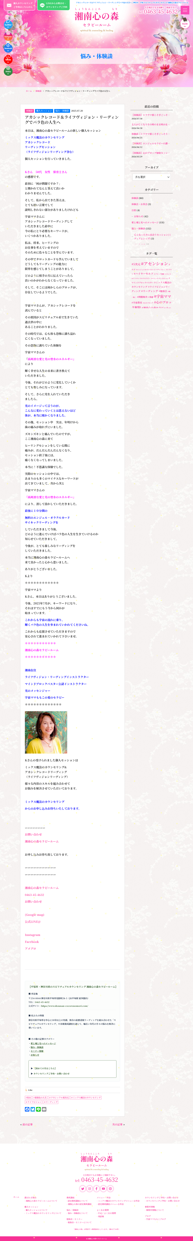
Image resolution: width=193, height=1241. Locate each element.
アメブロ (30, 948)
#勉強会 (163, 291)
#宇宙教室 (137, 302)
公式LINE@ (33, 922)
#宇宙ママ (162, 296)
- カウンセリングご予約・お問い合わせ (162, 1200)
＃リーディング (51, 1102)
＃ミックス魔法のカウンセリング (86, 1097)
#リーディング (149, 291)
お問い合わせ (33, 834)
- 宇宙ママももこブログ (155, 1219)
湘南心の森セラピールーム (42, 841)
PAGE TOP (187, 1236)
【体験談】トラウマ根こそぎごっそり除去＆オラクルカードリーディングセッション (152, 115)
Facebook (32, 942)
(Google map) (34, 915)
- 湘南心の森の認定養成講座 (79, 1204)
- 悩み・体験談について (77, 1213)
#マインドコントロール (159, 278)
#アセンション (154, 263)
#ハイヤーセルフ (143, 273)
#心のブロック (148, 303)
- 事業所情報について (154, 1210)
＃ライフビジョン (33, 1102)
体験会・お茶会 (139, 204)
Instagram (32, 935)
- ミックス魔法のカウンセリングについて (42, 1213)
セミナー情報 (37, 1051)
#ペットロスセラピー (142, 278)
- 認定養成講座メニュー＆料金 (110, 1204)
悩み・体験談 (62, 110)
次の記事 (117, 1124)
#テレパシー (160, 270)
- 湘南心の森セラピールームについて (40, 1200)
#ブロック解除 (159, 274)
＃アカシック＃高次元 (59, 1097)
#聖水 (28, 1097)
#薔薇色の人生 (40, 1097)
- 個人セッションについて (35, 1210)
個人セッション (44, 110)
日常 (134, 210)
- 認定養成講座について (77, 1200)
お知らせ (35, 1054)
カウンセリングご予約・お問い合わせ (51, 1073)
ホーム (16, 1197)
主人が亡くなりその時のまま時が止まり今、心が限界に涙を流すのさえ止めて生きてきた (152, 124)
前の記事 (27, 1124)
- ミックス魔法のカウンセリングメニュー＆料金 (118, 1200)
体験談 (29, 110)
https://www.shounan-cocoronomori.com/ (64, 1005)
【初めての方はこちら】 (45, 1068)
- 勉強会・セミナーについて (79, 1222)
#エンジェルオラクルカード (146, 270)
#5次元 (136, 264)
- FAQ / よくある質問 (106, 1213)
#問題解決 (142, 297)
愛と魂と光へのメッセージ (43, 1043)
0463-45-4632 (34, 895)
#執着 (150, 297)
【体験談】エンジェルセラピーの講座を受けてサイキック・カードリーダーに (152, 143)
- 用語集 (100, 1216)
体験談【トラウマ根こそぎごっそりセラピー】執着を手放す (152, 134)
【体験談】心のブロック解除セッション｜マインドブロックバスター (152, 153)
